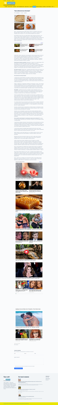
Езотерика (44, 6)
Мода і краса (27, 6)
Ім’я (15, 353)
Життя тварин (48, 6)
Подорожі (14, 6)
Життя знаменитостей (20, 6)
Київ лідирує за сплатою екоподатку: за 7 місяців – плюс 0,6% (26, 389)
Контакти (13, 0)
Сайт (35, 353)
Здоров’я (34, 6)
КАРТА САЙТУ (9, 0)
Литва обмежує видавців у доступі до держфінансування (26, 396)
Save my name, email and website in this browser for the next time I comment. (25, 366)
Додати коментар (17, 357)
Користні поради (39, 6)
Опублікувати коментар (18, 368)
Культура (30, 6)
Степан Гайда (20, 397)
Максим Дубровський (21, 383)
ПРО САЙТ (5, 0)
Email (25, 353)
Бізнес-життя (10, 6)
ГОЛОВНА (6, 6)
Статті (52, 6)
